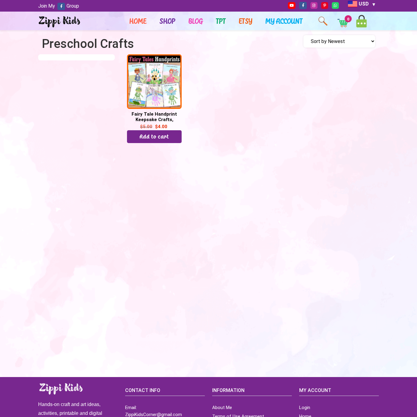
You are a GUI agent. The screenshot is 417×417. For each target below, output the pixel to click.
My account (284, 21)
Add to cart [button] (154, 136)
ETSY (245, 21)
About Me (222, 407)
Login (304, 407)
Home (138, 21)
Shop (168, 21)
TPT (221, 21)
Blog (196, 21)
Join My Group (58, 6)
